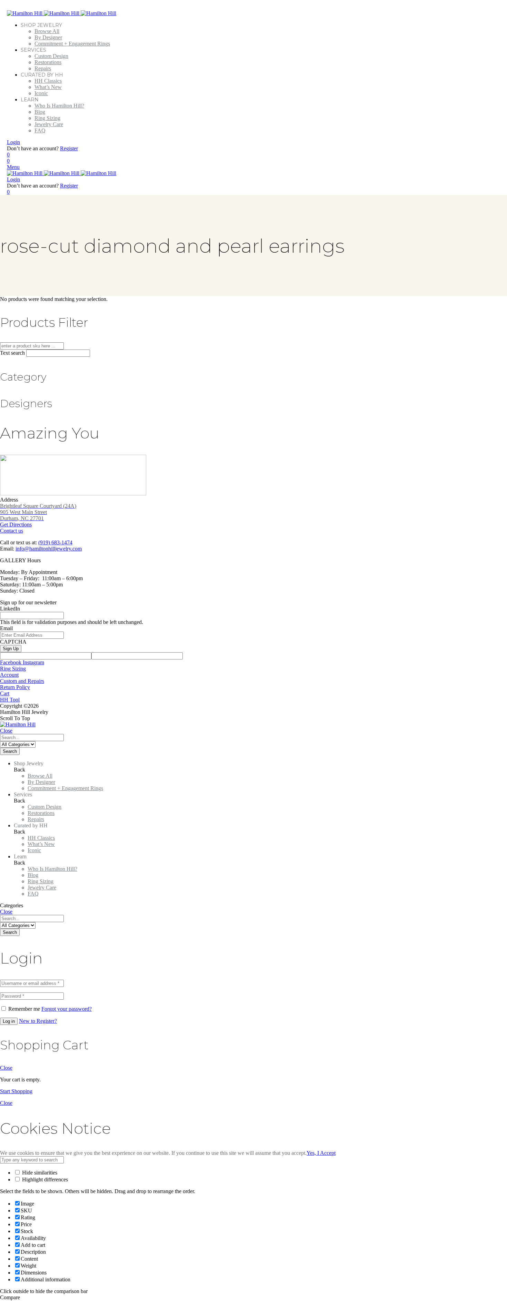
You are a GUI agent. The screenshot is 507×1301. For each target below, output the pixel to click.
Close (6, 731)
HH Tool (10, 700)
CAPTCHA (13, 642)
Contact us (11, 531)
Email (6, 628)
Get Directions (38, 515)
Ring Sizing (13, 669)
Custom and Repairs (22, 681)
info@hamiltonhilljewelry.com (49, 549)
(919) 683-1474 (55, 542)
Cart (4, 693)
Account (9, 675)
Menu (13, 167)
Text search (12, 353)
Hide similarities (39, 1173)
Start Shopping (16, 1091)
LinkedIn (10, 609)
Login (13, 142)
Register (69, 148)
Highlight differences (44, 1179)
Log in (9, 1021)
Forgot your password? (66, 1009)
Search (10, 751)
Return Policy (15, 687)
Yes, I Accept (321, 1153)
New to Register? (38, 1021)
